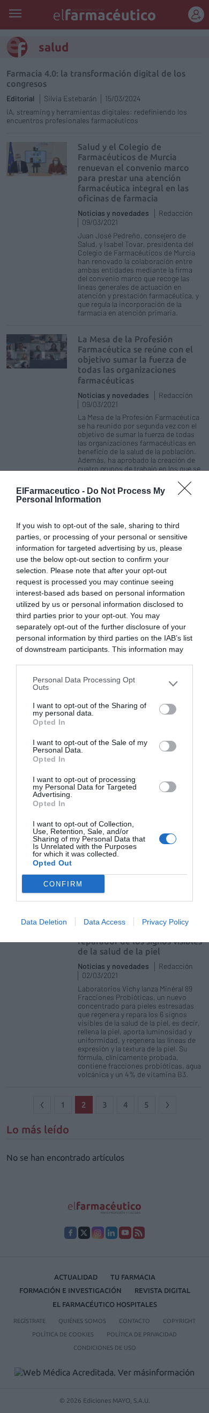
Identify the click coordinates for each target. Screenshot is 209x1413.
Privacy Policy (165, 922)
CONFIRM (63, 884)
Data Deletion (44, 922)
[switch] (167, 709)
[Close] (188, 492)
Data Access (104, 922)
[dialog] (104, 706)
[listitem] (104, 683)
